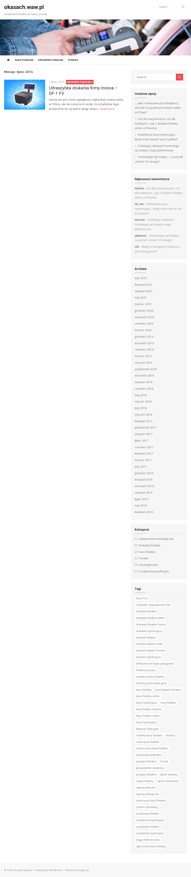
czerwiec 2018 (144, 388)
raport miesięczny (168, 781)
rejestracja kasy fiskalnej (151, 800)
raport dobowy (169, 774)
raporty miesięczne (147, 794)
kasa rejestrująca (146, 702)
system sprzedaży (147, 807)
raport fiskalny (144, 781)
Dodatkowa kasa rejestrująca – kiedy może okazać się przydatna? (158, 208)
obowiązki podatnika (148, 755)
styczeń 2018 (143, 414)
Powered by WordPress (48, 870)
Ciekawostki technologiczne (156, 539)
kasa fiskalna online (148, 696)
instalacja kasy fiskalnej (150, 676)
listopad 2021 (143, 284)
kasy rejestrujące (146, 722)
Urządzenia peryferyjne (154, 571)
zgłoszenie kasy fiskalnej (151, 846)
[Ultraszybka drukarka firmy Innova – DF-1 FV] (24, 95)
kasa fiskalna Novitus (168, 689)
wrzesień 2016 (144, 486)
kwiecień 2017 (144, 453)
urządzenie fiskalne (147, 826)
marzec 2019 (143, 356)
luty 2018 (141, 408)
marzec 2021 (143, 304)
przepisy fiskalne (146, 774)
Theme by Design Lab (77, 870)
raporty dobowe (146, 787)
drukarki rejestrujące (148, 657)
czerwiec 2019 (144, 349)
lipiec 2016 (141, 499)
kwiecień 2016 (144, 512)
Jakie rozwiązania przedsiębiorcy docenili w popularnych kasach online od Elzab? (158, 107)
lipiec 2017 (141, 440)
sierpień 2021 (144, 291)
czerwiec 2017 (144, 447)
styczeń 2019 (143, 362)
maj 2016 (141, 505)
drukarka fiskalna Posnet (151, 624)
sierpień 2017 (144, 434)
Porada (73, 60)
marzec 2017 (143, 460)
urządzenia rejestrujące (150, 820)
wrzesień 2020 (144, 317)
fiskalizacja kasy (145, 670)
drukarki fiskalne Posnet (150, 650)
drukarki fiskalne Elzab (149, 644)
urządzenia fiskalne (147, 813)
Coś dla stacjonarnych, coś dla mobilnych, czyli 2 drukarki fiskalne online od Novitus (156, 123)
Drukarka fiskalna (50, 60)
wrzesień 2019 (144, 343)
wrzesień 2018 (144, 375)
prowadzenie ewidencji (150, 768)
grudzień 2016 (144, 473)
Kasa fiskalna (24, 60)
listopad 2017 (143, 421)
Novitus (170, 735)
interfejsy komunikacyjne (151, 683)
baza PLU (142, 598)
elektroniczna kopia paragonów (155, 663)
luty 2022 (141, 278)
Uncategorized (148, 565)
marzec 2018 (143, 401)
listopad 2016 (143, 479)
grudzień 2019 (144, 336)
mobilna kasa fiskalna (149, 735)
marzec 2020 (143, 330)
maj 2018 (141, 395)
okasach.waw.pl (24, 7)
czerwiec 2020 (144, 323)
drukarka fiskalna (146, 611)
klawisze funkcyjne (147, 729)
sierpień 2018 (144, 382)
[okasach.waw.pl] (95, 37)
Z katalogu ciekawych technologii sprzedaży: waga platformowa (154, 224)
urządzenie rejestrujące (150, 833)
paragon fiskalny (146, 761)
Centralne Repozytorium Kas (153, 605)
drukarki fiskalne (146, 637)
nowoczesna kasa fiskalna (152, 748)
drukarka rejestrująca (149, 631)
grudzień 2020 (144, 310)
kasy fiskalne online (147, 715)
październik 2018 (145, 369)
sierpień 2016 (144, 492)
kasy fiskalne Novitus (149, 709)
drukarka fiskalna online (150, 618)
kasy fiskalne (168, 702)
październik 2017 (145, 427)
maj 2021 (141, 297)
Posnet (164, 761)
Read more (107, 109)
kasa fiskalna (144, 689)
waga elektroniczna (147, 839)
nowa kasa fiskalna (147, 742)
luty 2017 (141, 466)
